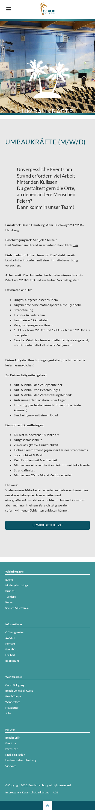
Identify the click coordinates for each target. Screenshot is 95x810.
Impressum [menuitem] (12, 792)
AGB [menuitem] (56, 792)
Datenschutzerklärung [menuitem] (35, 792)
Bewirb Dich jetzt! (47, 525)
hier (75, 245)
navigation (9, 9)
